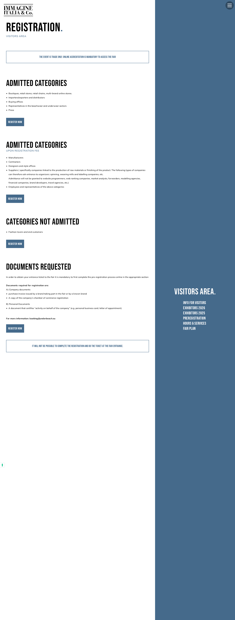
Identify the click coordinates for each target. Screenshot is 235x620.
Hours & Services (195, 324)
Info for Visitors (195, 303)
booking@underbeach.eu (42, 318)
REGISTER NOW (15, 122)
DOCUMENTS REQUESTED (38, 267)
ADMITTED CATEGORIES (36, 83)
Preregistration (194, 318)
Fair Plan (189, 329)
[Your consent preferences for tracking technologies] (2, 465)
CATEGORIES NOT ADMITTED (42, 222)
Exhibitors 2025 (194, 313)
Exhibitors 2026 (194, 308)
